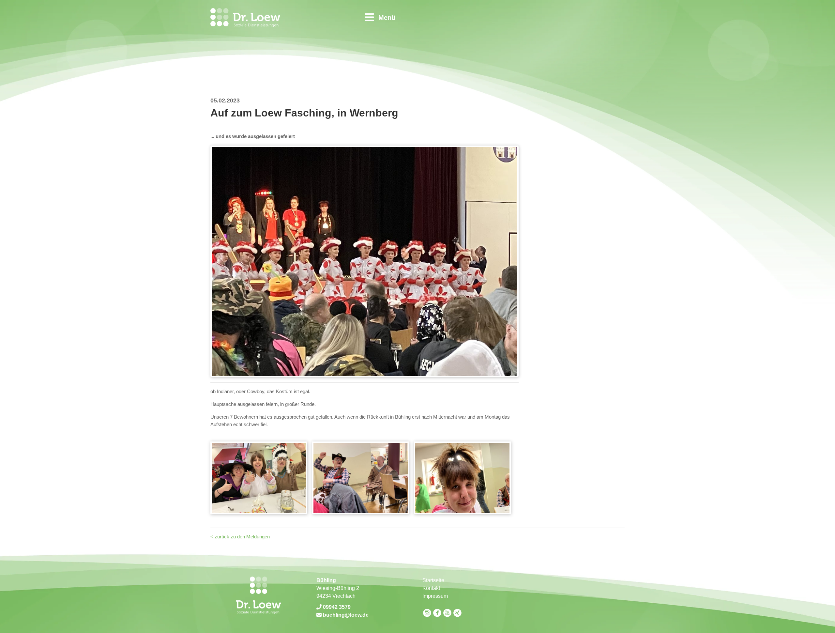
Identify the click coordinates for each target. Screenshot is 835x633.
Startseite (433, 580)
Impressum (435, 596)
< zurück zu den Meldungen (240, 536)
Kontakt (431, 588)
